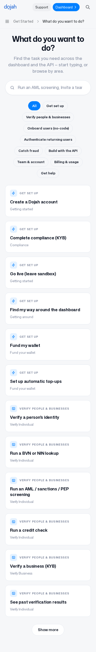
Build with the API (63, 150)
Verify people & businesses (48, 117)
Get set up (55, 105)
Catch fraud (28, 150)
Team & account (31, 162)
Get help (48, 173)
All (34, 105)
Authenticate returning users (48, 139)
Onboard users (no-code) (48, 128)
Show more (48, 629)
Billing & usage (66, 162)
